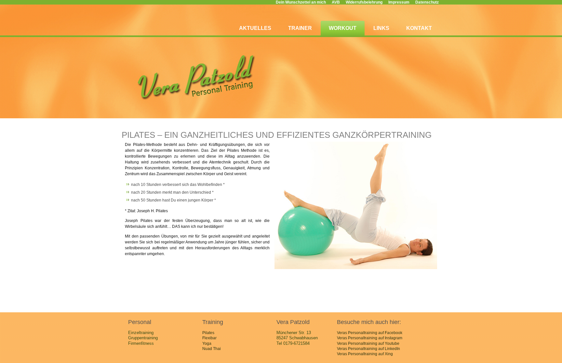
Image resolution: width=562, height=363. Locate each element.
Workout (342, 28)
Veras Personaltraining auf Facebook (369, 333)
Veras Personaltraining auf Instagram (369, 338)
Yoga (206, 343)
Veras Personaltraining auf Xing (365, 354)
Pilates (208, 333)
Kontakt (419, 28)
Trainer (300, 28)
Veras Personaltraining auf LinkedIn (368, 348)
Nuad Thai (211, 348)
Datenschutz (427, 2)
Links (381, 28)
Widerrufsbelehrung (364, 2)
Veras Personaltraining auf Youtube (368, 343)
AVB (336, 2)
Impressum (398, 2)
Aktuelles (255, 28)
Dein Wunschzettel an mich (301, 2)
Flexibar (209, 338)
